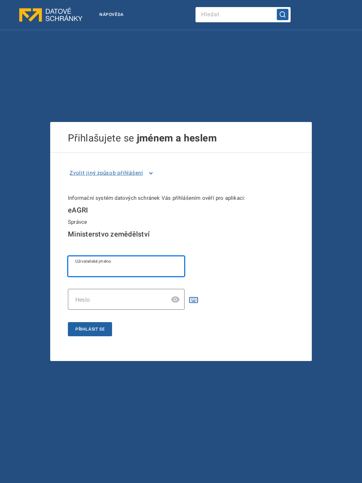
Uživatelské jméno (93, 261)
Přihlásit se (90, 329)
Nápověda (111, 14)
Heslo (82, 299)
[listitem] (112, 173)
